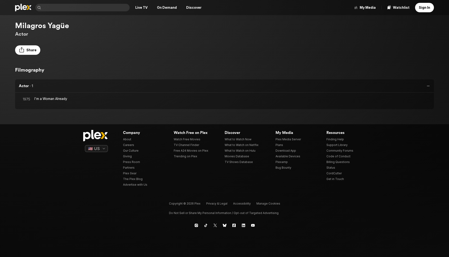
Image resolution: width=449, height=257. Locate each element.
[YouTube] (253, 225)
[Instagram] (196, 225)
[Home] (23, 7)
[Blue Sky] (224, 225)
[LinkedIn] (243, 225)
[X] (215, 225)
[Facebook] (234, 225)
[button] (27, 50)
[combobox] (86, 7)
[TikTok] (205, 225)
